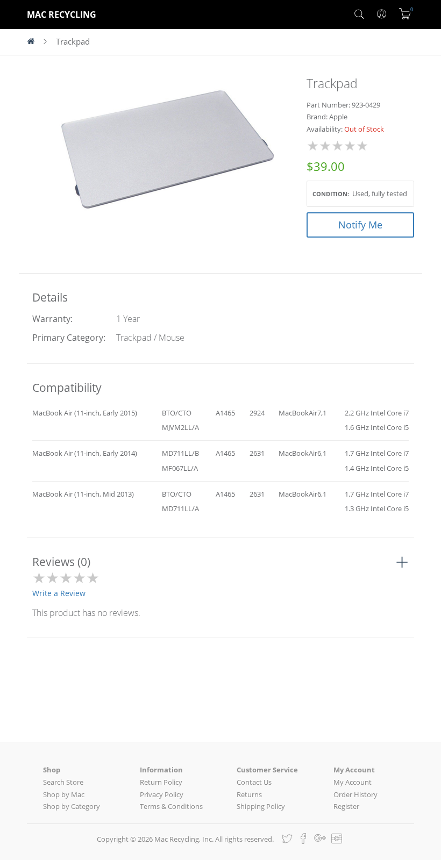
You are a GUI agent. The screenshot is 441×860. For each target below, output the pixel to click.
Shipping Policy (261, 806)
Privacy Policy (161, 794)
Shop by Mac (63, 794)
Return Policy (161, 782)
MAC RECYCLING (61, 14)
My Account (352, 782)
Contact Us (254, 782)
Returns (249, 794)
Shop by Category (71, 806)
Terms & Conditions (171, 806)
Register (346, 806)
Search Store (63, 782)
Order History (355, 794)
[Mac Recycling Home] (35, 41)
